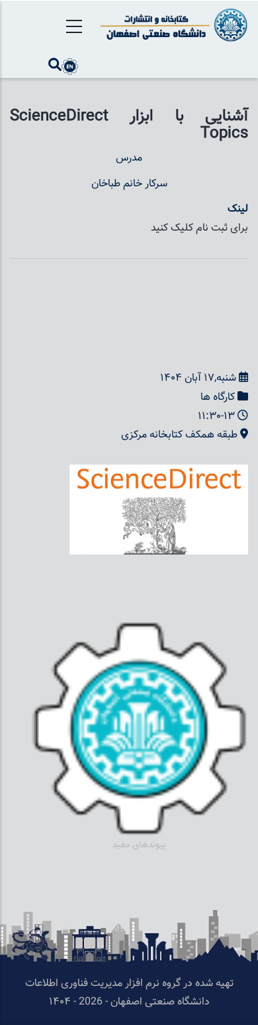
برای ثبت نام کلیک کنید (199, 228)
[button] (158, 473)
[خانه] (172, 25)
